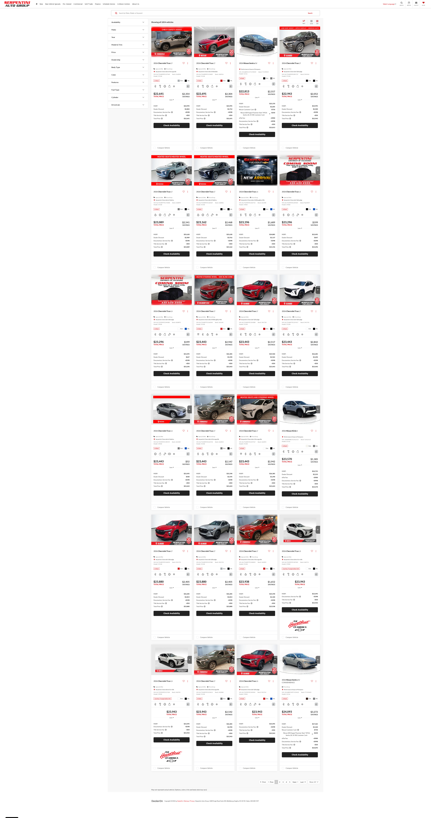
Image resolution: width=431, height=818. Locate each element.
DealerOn (180, 801)
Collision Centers (123, 4)
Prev (271, 782)
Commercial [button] (78, 4)
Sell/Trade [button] (89, 4)
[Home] (36, 4)
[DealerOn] (157, 801)
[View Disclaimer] (174, 86)
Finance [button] (98, 4)
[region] (172, 112)
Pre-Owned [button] (67, 4)
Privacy (192, 801)
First (263, 782)
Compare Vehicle (163, 148)
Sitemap (186, 801)
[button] (189, 42)
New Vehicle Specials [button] (52, 4)
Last (302, 782)
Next (295, 782)
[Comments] (188, 86)
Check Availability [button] (171, 125)
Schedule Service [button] (109, 4)
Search (310, 13)
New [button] (41, 4)
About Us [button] (135, 4)
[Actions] (188, 63)
